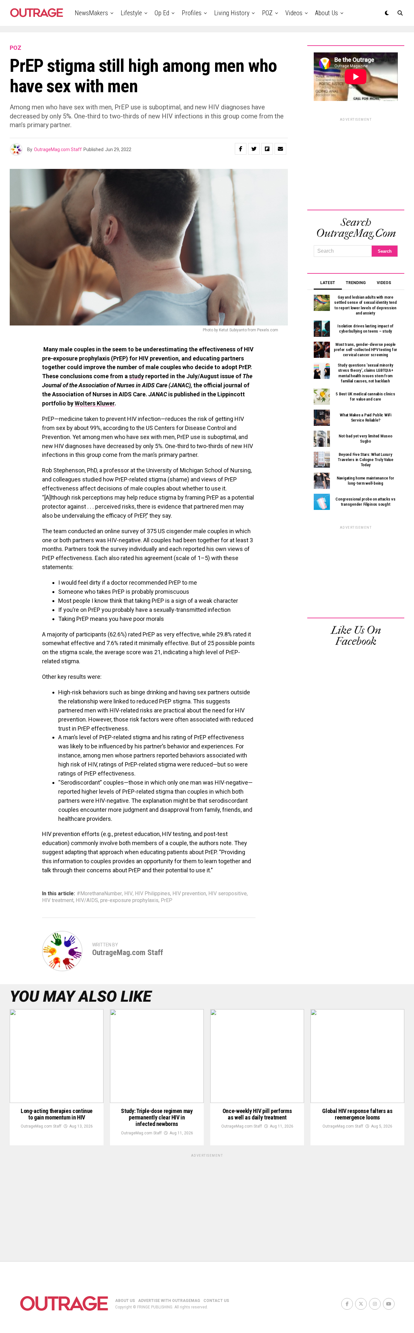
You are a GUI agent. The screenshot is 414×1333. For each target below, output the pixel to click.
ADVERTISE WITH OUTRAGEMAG (169, 1300)
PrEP (166, 900)
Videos (293, 13)
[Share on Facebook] (240, 149)
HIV (128, 893)
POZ (267, 13)
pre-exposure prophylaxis (129, 900)
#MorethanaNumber (99, 893)
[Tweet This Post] (254, 149)
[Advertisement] (355, 162)
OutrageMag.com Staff (58, 149)
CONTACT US (216, 1300)
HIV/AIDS (87, 900)
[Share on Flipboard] (267, 149)
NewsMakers (91, 13)
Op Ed (162, 13)
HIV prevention (189, 893)
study (136, 376)
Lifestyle (131, 13)
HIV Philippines (152, 893)
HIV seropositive (227, 893)
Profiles (192, 13)
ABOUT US (125, 1300)
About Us (326, 13)
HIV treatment (57, 900)
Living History (231, 13)
